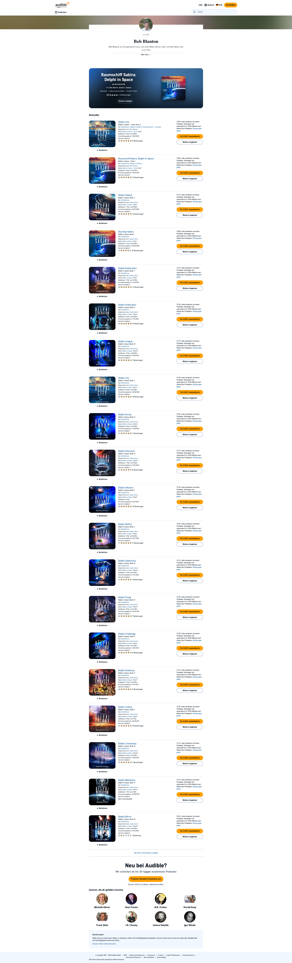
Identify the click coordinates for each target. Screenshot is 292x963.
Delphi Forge (124, 597)
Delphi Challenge (127, 634)
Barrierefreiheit (149, 957)
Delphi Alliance (125, 487)
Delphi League (125, 341)
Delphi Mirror (125, 816)
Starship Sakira (126, 231)
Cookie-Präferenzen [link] (173, 955)
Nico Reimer (134, 129)
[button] (146, 55)
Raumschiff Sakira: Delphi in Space (136, 158)
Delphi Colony (125, 707)
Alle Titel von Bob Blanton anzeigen (146, 853)
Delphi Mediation (126, 780)
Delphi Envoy (124, 414)
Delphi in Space (127, 205)
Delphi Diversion (126, 451)
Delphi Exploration (127, 268)
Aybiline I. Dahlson (136, 127)
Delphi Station (125, 195)
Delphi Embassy (126, 670)
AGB (125, 955)
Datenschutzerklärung (137, 955)
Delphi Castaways (127, 743)
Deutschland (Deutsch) (133, 957)
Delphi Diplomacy (127, 560)
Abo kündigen (161, 957)
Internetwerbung (188, 955)
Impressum (151, 955)
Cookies (161, 955)
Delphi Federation (127, 305)
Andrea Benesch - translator (152, 127)
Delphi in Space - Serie (129, 132)
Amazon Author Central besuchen (104, 944)
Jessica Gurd (134, 202)
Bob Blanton (125, 127)
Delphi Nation (125, 524)
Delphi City (123, 122)
